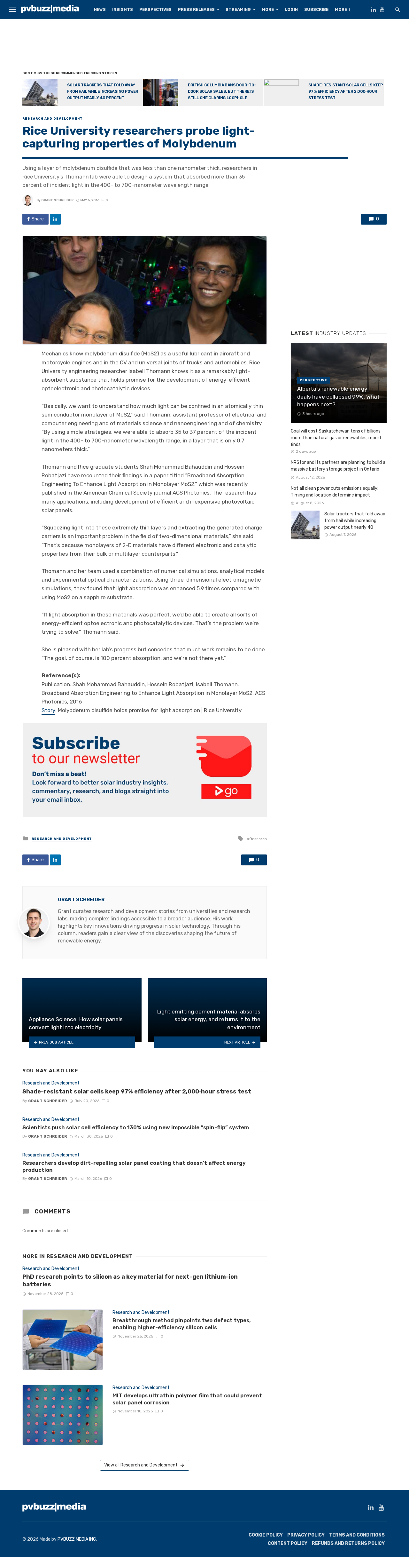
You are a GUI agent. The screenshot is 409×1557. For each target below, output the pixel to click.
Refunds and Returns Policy (348, 1543)
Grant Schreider (57, 200)
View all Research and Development (141, 1465)
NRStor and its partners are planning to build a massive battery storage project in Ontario (338, 466)
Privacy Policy (306, 1535)
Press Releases (196, 9)
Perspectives (155, 9)
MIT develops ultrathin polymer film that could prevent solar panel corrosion (187, 1399)
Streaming (238, 9)
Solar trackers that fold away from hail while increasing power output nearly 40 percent (102, 91)
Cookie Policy (266, 1535)
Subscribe (316, 9)
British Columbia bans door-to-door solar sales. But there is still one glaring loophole (222, 91)
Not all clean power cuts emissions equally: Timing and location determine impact (334, 492)
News (100, 9)
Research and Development (52, 119)
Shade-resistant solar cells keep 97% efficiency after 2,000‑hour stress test (345, 91)
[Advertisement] (204, 46)
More (268, 9)
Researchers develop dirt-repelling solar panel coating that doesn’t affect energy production (134, 1166)
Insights (122, 9)
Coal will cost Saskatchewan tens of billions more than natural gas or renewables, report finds (336, 437)
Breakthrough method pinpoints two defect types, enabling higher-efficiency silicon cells (181, 1324)
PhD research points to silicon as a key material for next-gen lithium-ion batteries (130, 1280)
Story (48, 710)
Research (258, 839)
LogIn (291, 9)
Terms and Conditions (357, 1535)
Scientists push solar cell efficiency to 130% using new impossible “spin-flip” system (135, 1127)
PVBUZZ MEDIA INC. (77, 1539)
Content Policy (287, 1543)
